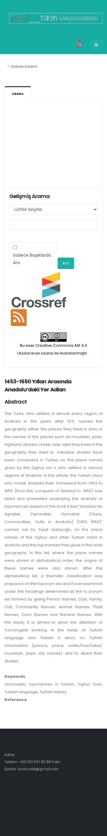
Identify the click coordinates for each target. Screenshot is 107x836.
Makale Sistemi (24, 66)
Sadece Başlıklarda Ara (32, 259)
